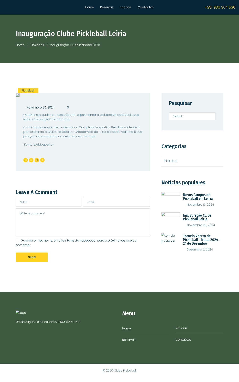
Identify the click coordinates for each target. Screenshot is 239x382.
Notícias (125, 7)
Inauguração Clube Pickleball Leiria (197, 217)
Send (32, 257)
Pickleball (37, 45)
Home (89, 7)
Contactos (146, 7)
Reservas (106, 7)
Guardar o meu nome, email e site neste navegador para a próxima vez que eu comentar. (76, 242)
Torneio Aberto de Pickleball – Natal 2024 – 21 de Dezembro (202, 240)
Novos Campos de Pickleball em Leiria (198, 196)
